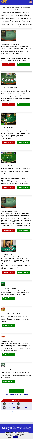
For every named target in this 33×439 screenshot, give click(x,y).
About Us (12, 423)
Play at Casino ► (23, 64)
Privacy (27, 423)
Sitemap (6, 423)
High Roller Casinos (10, 394)
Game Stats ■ (8, 64)
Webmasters (20, 423)
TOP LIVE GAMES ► (16, 391)
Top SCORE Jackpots (22, 394)
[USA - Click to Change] (30, 1)
